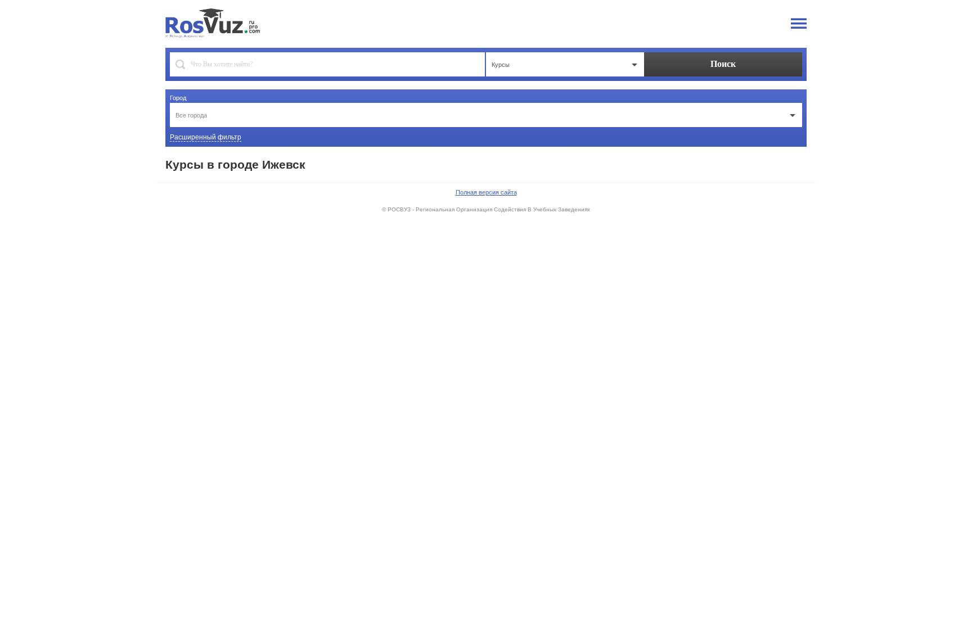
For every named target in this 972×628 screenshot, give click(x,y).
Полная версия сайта (486, 192)
